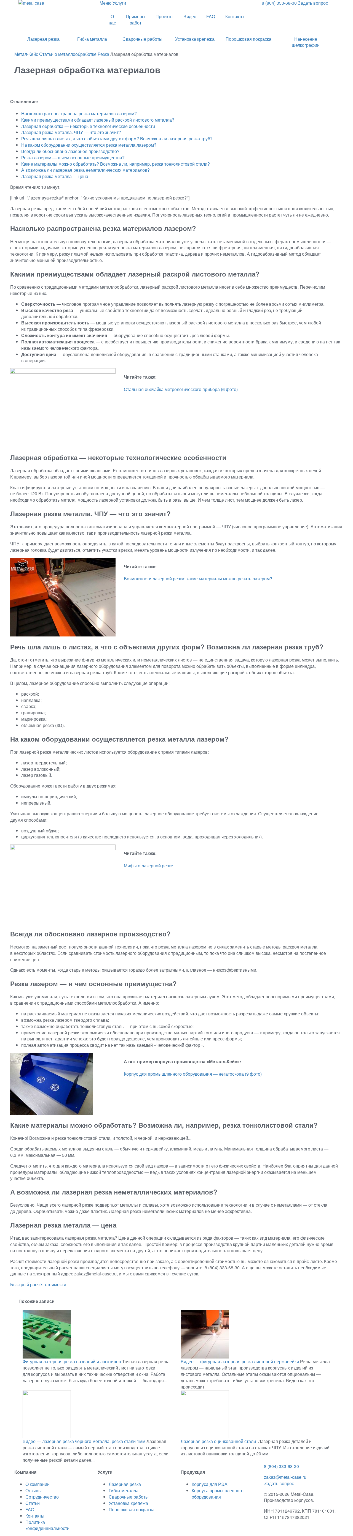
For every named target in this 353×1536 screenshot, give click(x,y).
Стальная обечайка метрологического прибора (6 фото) (181, 389)
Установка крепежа (195, 39)
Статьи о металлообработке (68, 54)
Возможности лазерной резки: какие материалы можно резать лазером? (198, 578)
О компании (37, 1484)
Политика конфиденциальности (47, 1525)
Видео (189, 16)
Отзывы (33, 1490)
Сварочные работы (142, 39)
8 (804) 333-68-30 (281, 1466)
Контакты (234, 16)
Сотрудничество (42, 1497)
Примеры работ (135, 19)
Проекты (164, 16)
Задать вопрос (279, 1483)
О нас (112, 19)
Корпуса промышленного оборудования (218, 1493)
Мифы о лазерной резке (148, 865)
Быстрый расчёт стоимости (38, 1284)
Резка (103, 54)
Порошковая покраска (248, 39)
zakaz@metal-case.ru (285, 1477)
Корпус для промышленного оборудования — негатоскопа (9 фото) (193, 1074)
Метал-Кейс (26, 54)
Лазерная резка (43, 39)
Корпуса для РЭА (210, 1484)
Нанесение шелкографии (306, 42)
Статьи (32, 1503)
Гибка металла (92, 39)
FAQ (210, 16)
